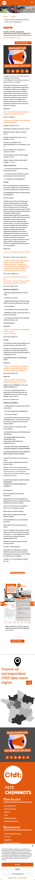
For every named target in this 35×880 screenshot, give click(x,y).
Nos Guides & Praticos (12, 843)
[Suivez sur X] (7, 757)
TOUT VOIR (16, 641)
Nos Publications (10, 806)
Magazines (8, 840)
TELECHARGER (22, 43)
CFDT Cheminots (10, 809)
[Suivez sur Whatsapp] (23, 757)
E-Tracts (13, 16)
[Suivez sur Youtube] (19, 757)
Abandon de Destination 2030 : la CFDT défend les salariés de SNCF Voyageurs (16, 628)
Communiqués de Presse (13, 834)
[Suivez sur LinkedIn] (15, 757)
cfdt (7, 38)
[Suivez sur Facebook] (11, 757)
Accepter (17, 864)
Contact (7, 812)
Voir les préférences (17, 874)
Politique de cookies (12, 877)
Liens (6, 815)
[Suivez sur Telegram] (27, 757)
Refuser (17, 869)
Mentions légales (22, 877)
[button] (32, 846)
